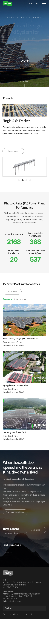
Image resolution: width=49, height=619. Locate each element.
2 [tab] (24, 61)
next (31, 60)
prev (17, 60)
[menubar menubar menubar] (43, 3)
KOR (31, 3)
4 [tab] (30, 180)
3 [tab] (27, 61)
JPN (36, 3)
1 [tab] (22, 61)
